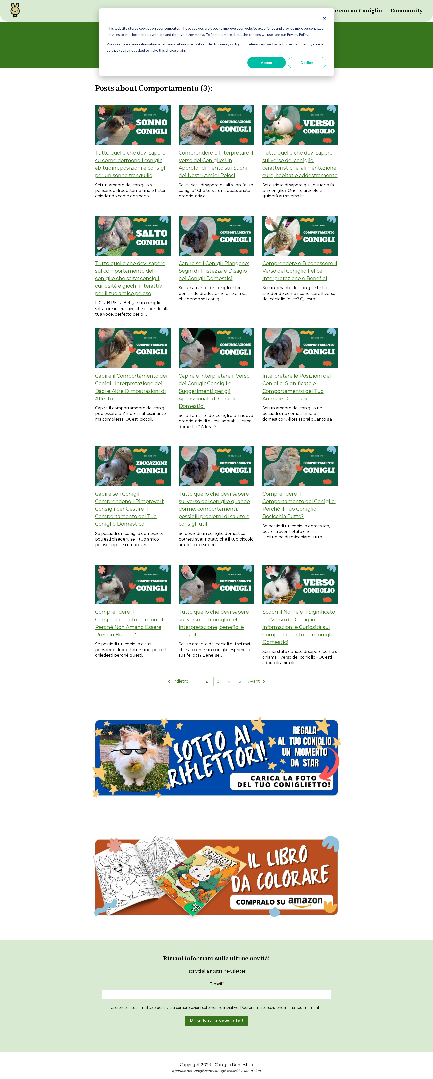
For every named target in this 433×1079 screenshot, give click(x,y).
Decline (307, 62)
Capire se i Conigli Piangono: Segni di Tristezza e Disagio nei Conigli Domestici (214, 270)
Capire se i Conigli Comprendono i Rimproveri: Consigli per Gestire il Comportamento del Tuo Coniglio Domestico (129, 509)
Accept (267, 62)
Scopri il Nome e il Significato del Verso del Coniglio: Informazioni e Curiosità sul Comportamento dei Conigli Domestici (298, 627)
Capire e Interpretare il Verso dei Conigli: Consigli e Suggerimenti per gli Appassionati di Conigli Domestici (214, 391)
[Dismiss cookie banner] (324, 19)
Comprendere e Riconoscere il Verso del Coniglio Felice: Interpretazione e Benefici (299, 270)
